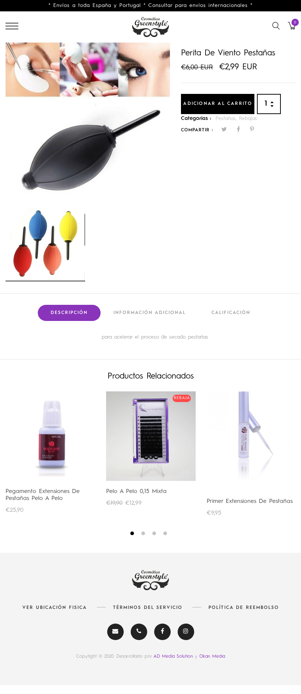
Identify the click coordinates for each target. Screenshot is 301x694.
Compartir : (197, 130)
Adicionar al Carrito (217, 104)
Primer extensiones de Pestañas (250, 501)
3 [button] (155, 534)
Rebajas (248, 118)
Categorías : (196, 118)
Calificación (230, 313)
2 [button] (144, 534)
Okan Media (212, 656)
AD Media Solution (174, 656)
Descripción (69, 313)
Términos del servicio (147, 608)
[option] (88, 122)
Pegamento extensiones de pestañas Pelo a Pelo (43, 495)
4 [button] (166, 534)
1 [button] (133, 534)
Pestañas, (227, 118)
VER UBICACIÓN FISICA (54, 608)
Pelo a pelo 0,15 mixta (136, 491)
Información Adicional (149, 313)
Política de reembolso (243, 608)
